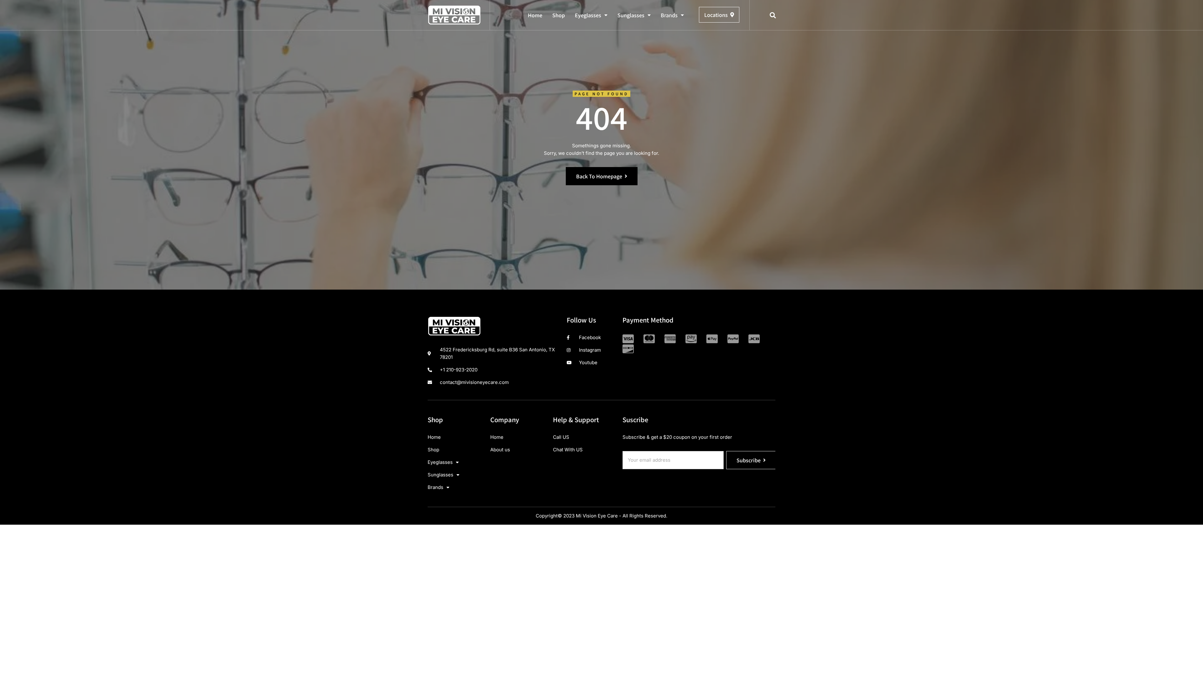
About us (500, 450)
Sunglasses (630, 15)
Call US (561, 437)
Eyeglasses (588, 15)
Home (535, 15)
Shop (558, 15)
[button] (773, 15)
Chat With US (568, 450)
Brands (669, 15)
